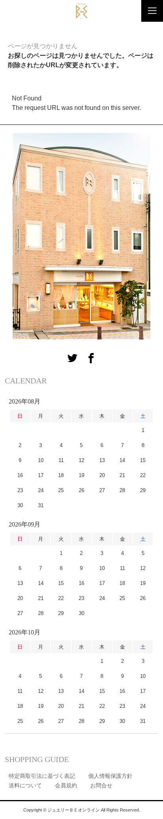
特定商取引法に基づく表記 (42, 776)
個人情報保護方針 (110, 776)
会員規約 (66, 785)
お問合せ (101, 785)
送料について (25, 785)
